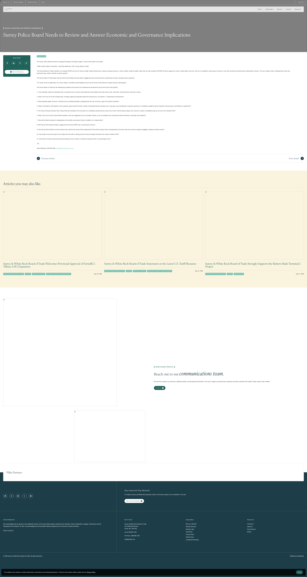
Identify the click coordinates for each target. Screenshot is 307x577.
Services (288, 9)
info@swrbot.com (129, 539)
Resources (297, 9)
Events (259, 9)
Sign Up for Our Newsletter (133, 501)
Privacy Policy (91, 572)
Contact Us (158, 388)
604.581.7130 (132, 532)
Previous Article (48, 158)
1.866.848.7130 (135, 535)
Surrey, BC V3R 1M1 (130, 528)
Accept (299, 572)
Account (5, 2)
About (42, 2)
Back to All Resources (18, 72)
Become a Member (18, 2)
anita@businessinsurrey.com (64, 148)
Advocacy (279, 9)
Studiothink (300, 556)
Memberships (269, 9)
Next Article (294, 158)
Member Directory (32, 2)
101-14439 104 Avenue (131, 526)
